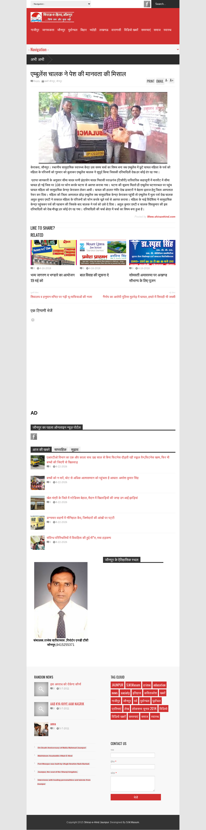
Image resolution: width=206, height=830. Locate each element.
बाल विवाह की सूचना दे (94, 274)
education (159, 685)
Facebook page (147, 4)
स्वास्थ (167, 29)
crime (146, 685)
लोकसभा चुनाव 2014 (144, 708)
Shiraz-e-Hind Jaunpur (96, 822)
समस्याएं (146, 29)
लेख (126, 708)
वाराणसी (116, 29)
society (125, 692)
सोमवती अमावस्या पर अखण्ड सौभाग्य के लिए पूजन (148, 277)
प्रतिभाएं (116, 708)
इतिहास (137, 692)
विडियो (163, 708)
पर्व (135, 700)
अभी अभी (37, 59)
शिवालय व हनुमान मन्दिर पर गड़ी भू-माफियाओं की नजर (61, 296)
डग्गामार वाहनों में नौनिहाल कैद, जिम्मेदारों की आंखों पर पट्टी (80, 517)
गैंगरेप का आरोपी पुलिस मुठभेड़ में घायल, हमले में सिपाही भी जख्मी (139, 296)
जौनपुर (61, 29)
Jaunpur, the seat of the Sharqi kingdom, (57, 772)
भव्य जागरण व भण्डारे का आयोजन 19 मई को (53, 277)
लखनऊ (103, 29)
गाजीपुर (35, 29)
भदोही (93, 29)
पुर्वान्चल (72, 29)
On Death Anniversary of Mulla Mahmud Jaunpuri (62, 748)
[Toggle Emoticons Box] (33, 320)
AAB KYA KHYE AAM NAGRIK (67, 703)
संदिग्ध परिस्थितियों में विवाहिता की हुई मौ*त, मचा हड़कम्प (79, 537)
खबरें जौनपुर (49, 81)
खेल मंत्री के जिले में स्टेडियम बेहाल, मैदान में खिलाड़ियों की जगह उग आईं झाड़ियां (92, 497)
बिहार (83, 29)
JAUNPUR (117, 685)
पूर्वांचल (156, 700)
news (115, 692)
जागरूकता (48, 29)
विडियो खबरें (131, 29)
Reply (36, 81)
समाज (157, 29)
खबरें (162, 692)
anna (53, 723)
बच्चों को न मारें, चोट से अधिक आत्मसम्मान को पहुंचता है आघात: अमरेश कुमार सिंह (93, 477)
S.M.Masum (133, 685)
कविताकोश (150, 692)
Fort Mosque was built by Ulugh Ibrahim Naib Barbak (63, 764)
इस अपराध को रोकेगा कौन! (65, 684)
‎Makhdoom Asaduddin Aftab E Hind (55, 756)
